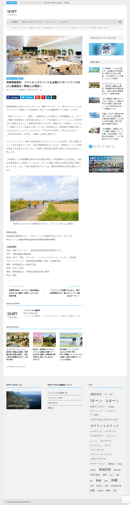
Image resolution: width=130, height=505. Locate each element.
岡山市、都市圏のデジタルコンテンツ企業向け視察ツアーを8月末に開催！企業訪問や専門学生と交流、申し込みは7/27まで (44, 354)
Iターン (96, 400)
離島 (108, 490)
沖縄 (114, 480)
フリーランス (97, 449)
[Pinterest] (43, 97)
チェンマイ (93, 441)
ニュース (63, 22)
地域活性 (105, 469)
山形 (117, 475)
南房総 (120, 464)
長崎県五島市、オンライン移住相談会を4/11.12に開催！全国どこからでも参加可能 (24, 293)
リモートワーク (98, 458)
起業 (92, 490)
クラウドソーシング (96, 411)
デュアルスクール (95, 445)
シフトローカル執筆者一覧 (57, 393)
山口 (111, 475)
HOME (14, 22)
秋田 (106, 486)
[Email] (54, 97)
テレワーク (105, 440)
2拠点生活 (96, 394)
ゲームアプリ (111, 411)
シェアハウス (110, 431)
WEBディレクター (98, 406)
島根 (98, 480)
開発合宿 (100, 491)
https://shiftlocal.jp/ (30, 313)
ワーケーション (97, 463)
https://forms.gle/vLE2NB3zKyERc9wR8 (37, 239)
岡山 (91, 481)
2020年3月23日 (32, 89)
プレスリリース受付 (55, 398)
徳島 (106, 481)
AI (106, 394)
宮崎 (21, 78)
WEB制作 (111, 407)
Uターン (112, 400)
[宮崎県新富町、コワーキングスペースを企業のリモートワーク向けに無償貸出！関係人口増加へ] (44, 56)
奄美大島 (117, 470)
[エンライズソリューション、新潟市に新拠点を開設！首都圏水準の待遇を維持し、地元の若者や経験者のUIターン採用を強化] (17, 339)
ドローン (107, 445)
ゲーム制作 (94, 415)
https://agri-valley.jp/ (22, 254)
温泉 (91, 486)
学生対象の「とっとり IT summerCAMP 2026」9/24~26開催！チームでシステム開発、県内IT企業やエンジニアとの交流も (71, 354)
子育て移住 (95, 474)
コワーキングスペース (104, 419)
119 (108, 146)
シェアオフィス (96, 431)
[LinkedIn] (48, 97)
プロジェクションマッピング (101, 454)
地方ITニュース (12, 78)
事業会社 (111, 464)
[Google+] (37, 97)
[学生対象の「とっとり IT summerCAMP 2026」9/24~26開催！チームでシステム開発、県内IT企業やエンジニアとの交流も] (71, 339)
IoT (111, 394)
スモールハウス (111, 436)
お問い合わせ (53, 403)
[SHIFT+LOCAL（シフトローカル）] (12, 12)
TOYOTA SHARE (34, 261)
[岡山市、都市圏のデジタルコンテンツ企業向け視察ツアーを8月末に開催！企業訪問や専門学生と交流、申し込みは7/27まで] (44, 339)
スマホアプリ (96, 435)
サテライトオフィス (104, 426)
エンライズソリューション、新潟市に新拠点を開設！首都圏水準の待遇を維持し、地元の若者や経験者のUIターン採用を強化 (47, 3)
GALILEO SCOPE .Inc (23, 502)
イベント (49, 22)
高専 (114, 490)
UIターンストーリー (30, 22)
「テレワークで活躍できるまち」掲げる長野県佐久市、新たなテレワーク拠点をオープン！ (65, 293)
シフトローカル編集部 (17, 89)
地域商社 (93, 470)
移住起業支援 (116, 486)
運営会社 (51, 408)
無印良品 (99, 486)
